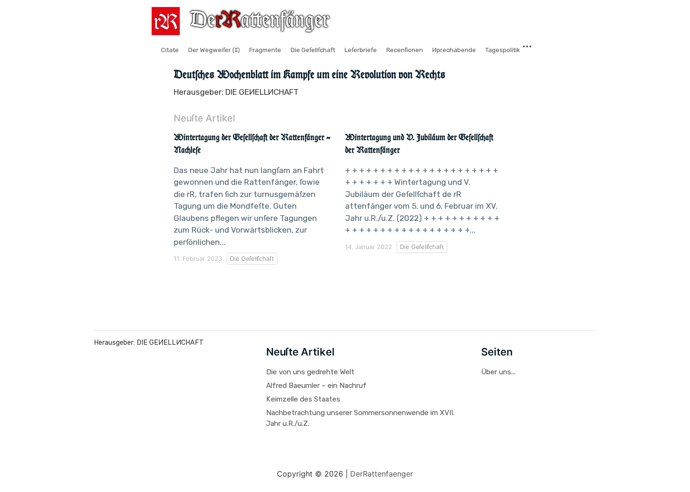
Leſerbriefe (361, 49)
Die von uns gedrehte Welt (310, 372)
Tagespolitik (502, 49)
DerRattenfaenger (381, 473)
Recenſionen (404, 49)
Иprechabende (454, 49)
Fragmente (265, 49)
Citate (170, 49)
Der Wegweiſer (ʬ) (214, 49)
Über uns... (498, 372)
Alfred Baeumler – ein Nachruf (316, 385)
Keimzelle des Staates (303, 399)
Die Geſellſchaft (313, 49)
